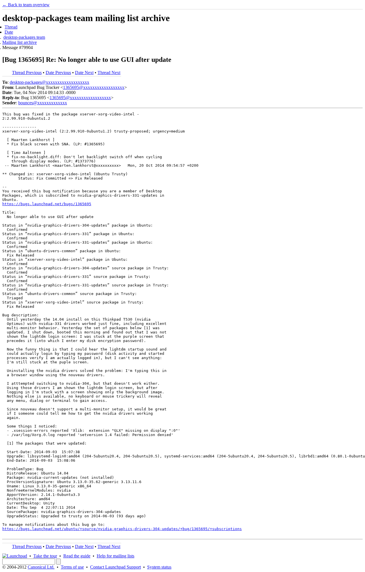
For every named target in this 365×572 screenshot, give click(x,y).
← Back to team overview (26, 4)
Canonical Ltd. (41, 567)
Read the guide (76, 555)
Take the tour (45, 555)
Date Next (84, 72)
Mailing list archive (19, 42)
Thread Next (109, 72)
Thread (11, 27)
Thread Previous (27, 72)
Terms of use (72, 567)
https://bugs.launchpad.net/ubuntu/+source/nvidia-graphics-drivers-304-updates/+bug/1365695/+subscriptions (122, 529)
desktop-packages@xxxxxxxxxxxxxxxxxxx (49, 82)
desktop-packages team (24, 37)
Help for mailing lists (115, 555)
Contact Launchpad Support (115, 567)
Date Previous (58, 72)
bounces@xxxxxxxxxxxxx (42, 102)
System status (159, 567)
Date (9, 32)
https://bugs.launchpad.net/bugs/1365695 (46, 204)
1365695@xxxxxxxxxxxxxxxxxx (93, 87)
